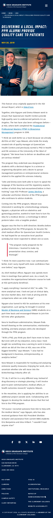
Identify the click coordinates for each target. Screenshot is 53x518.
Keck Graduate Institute (12, 459)
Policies (5, 493)
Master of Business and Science (16, 310)
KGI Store (6, 479)
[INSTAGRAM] (19, 442)
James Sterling (35, 191)
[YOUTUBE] (40, 442)
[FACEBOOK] (12, 442)
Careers (5, 484)
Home (4, 13)
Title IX (31, 479)
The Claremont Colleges (39, 501)
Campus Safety (8, 498)
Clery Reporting (9, 503)
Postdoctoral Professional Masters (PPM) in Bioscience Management (23, 129)
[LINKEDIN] (33, 442)
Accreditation (34, 484)
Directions (6, 489)
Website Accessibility (38, 506)
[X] (26, 442)
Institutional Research (38, 489)
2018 (16, 13)
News (11, 13)
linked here (28, 107)
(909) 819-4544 (8, 470)
